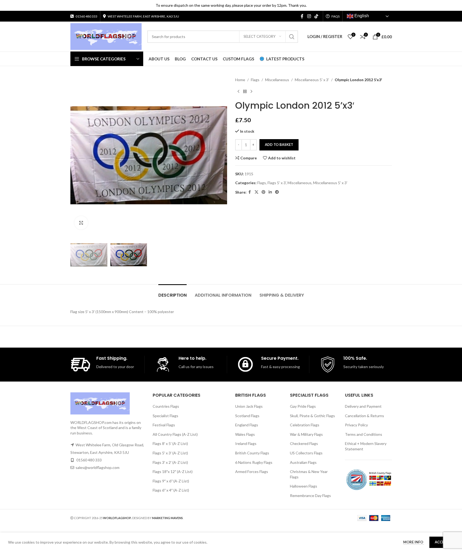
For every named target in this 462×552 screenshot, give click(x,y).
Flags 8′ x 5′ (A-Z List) (170, 443)
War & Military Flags (306, 434)
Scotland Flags (247, 415)
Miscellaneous (277, 79)
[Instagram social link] (309, 16)
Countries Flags (166, 406)
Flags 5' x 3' (277, 182)
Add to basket (279, 144)
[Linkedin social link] (270, 192)
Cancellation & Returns (364, 415)
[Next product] (251, 91)
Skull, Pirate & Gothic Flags (312, 415)
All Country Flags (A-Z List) (175, 434)
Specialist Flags (165, 415)
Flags (255, 79)
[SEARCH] (292, 36)
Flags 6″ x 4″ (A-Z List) (171, 490)
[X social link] (256, 192)
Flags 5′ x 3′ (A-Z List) (170, 453)
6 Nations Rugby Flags (253, 462)
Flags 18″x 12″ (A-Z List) (173, 471)
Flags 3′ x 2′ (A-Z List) (170, 462)
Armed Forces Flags (251, 471)
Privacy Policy (356, 425)
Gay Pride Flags (303, 406)
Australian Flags (303, 462)
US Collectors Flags (306, 453)
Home (240, 79)
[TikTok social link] (316, 16)
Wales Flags (245, 434)
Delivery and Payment (363, 406)
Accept (442, 542)
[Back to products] (245, 91)
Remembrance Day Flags (310, 495)
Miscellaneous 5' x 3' (312, 79)
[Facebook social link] (302, 16)
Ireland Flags (245, 443)
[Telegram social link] (276, 192)
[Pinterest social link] (263, 192)
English (361, 15)
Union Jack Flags (249, 406)
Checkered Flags (304, 443)
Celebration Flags (304, 425)
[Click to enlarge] (81, 222)
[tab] (172, 292)
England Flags (246, 425)
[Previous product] (238, 91)
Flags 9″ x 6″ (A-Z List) (171, 481)
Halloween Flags (303, 486)
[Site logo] (106, 36)
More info (413, 542)
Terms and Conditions (363, 434)
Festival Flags (164, 425)
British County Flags (252, 453)
